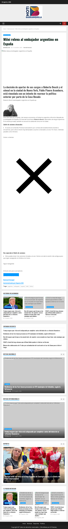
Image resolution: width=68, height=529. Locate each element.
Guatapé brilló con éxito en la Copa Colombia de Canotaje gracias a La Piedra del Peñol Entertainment (34, 465)
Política (42, 523)
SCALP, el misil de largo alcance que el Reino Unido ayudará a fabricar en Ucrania (55, 303)
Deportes (7, 473)
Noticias (29, 523)
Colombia (7, 384)
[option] (34, 375)
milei (27, 286)
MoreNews (43, 527)
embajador (17, 286)
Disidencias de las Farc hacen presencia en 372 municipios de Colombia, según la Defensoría (29, 334)
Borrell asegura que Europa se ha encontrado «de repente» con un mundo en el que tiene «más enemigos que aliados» (34, 303)
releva (31, 286)
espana (23, 286)
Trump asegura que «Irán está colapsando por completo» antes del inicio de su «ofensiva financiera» (13, 303)
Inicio (24, 523)
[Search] (60, 23)
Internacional (7, 35)
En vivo (64, 23)
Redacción (7, 47)
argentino (10, 286)
